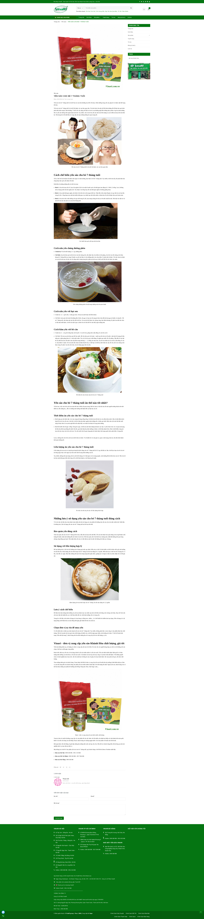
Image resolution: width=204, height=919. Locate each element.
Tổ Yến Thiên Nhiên (123, 11)
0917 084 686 (96, 849)
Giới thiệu (89, 17)
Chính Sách (132, 916)
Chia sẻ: (56, 767)
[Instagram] (147, 1)
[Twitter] (141, 1)
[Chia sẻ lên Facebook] (60, 767)
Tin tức (113, 17)
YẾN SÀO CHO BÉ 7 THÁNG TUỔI (69, 96)
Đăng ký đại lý (121, 17)
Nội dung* (56, 803)
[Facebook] (139, 1)
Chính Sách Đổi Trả (131, 913)
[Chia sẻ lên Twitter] (63, 767)
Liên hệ (129, 17)
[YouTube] (149, 1)
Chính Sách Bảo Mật (143, 913)
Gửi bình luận (58, 818)
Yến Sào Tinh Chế (90, 11)
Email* (92, 796)
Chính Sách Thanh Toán (120, 916)
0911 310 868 (72, 870)
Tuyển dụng (106, 17)
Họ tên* (56, 796)
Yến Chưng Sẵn (100, 11)
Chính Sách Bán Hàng (143, 916)
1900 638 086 (63, 870)
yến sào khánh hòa (134, 58)
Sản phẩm (97, 17)
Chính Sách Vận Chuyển (117, 913)
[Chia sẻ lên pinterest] (67, 767)
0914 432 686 (121, 838)
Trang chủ (81, 17)
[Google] (143, 1)
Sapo (91, 913)
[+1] (70, 767)
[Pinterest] (145, 1)
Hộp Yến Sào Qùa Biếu (111, 11)
